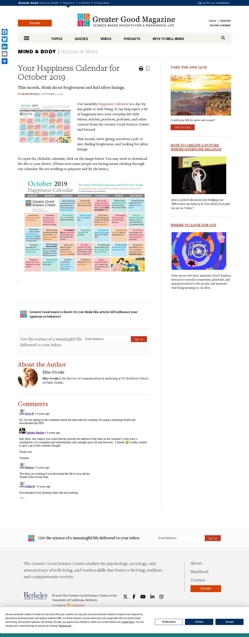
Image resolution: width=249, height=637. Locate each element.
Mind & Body (37, 51)
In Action (84, 3)
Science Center (49, 3)
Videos (105, 39)
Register (225, 21)
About (196, 563)
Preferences (169, 622)
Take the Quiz (182, 127)
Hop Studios (78, 605)
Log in (212, 21)
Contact (197, 579)
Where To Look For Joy (193, 224)
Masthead (199, 571)
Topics (56, 39)
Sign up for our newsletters (214, 3)
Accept (229, 622)
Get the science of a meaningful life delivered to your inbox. (51, 341)
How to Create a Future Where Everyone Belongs (196, 147)
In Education (102, 3)
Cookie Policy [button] (128, 622)
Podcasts (132, 39)
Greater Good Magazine (126, 19)
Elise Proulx (31, 94)
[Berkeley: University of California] (36, 596)
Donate (35, 23)
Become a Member (220, 25)
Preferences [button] (65, 626)
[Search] (223, 38)
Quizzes (81, 39)
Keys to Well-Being (168, 39)
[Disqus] (83, 453)
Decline (199, 622)
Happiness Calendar (113, 103)
